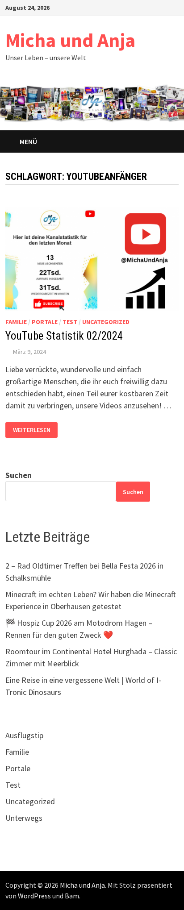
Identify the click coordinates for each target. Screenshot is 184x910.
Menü (28, 141)
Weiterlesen (31, 430)
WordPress (34, 895)
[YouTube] (119, 7)
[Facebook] (107, 7)
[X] (130, 7)
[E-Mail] (174, 7)
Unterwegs (23, 818)
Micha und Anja (70, 40)
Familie (16, 322)
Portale (45, 322)
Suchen (18, 475)
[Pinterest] (141, 7)
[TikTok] (163, 7)
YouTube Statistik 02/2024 (64, 335)
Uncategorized (106, 322)
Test (70, 322)
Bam (72, 895)
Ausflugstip (24, 735)
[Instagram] (152, 7)
